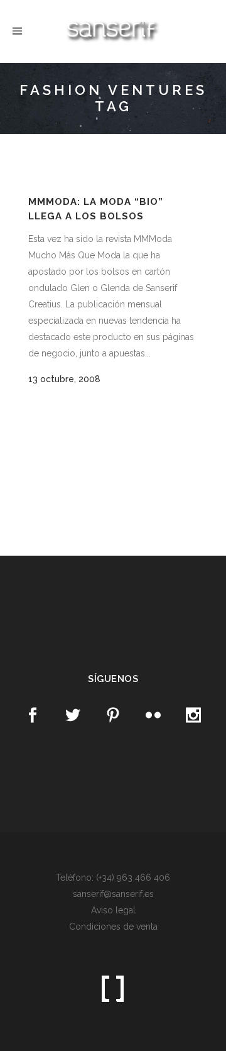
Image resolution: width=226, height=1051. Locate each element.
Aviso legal (113, 910)
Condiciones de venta (113, 927)
